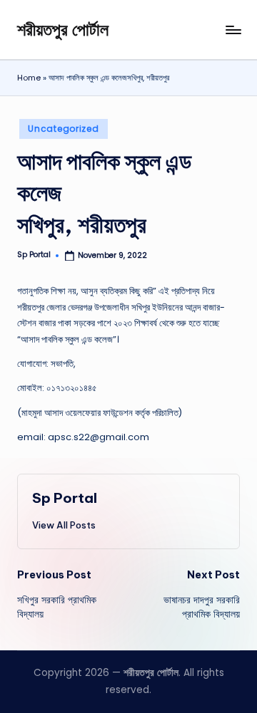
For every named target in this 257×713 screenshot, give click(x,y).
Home (29, 77)
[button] (64, 525)
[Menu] (233, 29)
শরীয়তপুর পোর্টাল (63, 29)
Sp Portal (64, 497)
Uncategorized (63, 129)
